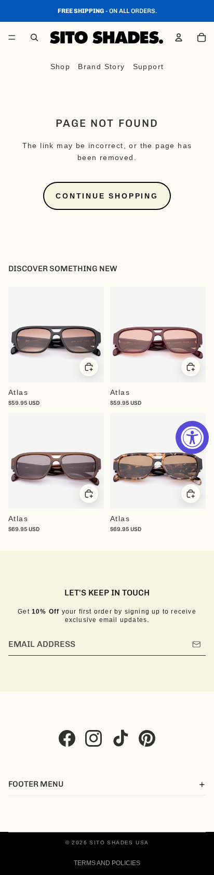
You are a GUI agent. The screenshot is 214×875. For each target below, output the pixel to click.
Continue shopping (107, 196)
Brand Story (101, 66)
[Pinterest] (147, 738)
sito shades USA (119, 842)
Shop (60, 66)
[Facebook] (67, 738)
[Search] (34, 37)
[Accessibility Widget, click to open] (192, 437)
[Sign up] (197, 644)
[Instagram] (93, 738)
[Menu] (12, 37)
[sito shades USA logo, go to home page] (106, 37)
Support (148, 66)
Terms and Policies (107, 863)
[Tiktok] (120, 738)
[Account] (178, 37)
